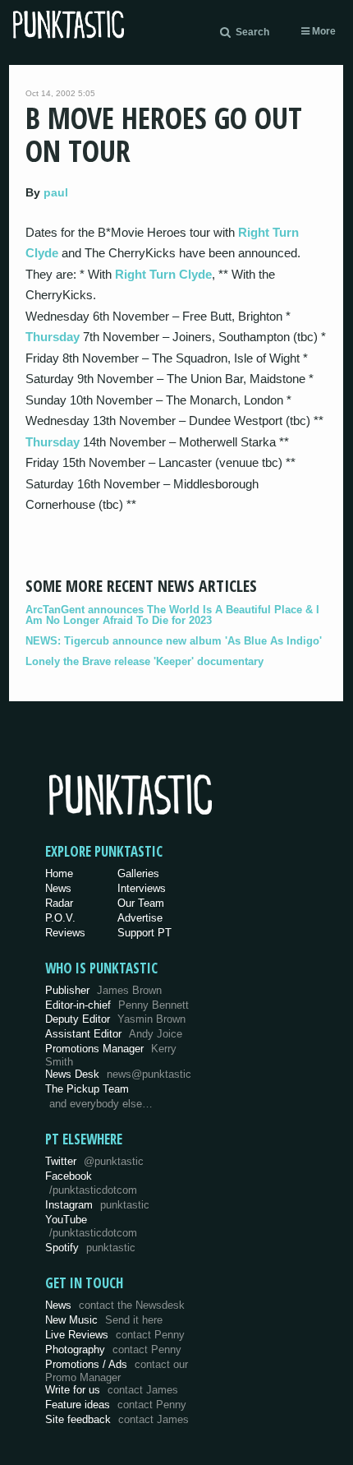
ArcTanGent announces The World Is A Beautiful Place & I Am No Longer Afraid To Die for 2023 (172, 614)
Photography (113, 1349)
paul (56, 192)
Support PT (144, 933)
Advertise (140, 918)
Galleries (138, 873)
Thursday (52, 337)
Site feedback (117, 1419)
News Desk (118, 1074)
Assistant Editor (113, 1034)
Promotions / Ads (116, 1371)
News (58, 888)
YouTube (91, 1226)
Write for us (111, 1390)
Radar (59, 903)
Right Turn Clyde (163, 274)
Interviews (141, 888)
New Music (104, 1320)
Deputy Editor (115, 1019)
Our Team (140, 903)
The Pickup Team (87, 1089)
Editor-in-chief (117, 1005)
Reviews (65, 933)
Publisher (103, 990)
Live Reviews (115, 1335)
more (322, 31)
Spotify (90, 1247)
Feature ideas (115, 1404)
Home (59, 873)
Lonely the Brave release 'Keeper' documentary (144, 661)
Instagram (97, 1205)
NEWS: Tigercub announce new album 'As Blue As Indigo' (173, 641)
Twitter (94, 1161)
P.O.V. (60, 918)
